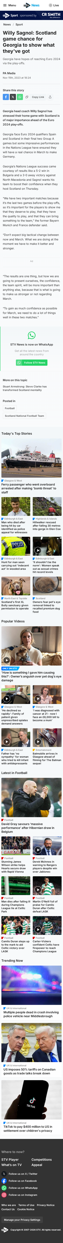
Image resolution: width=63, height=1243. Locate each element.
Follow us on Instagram (23, 1194)
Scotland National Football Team (24, 415)
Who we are (8, 1205)
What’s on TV (11, 1165)
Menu (12, 5)
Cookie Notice (25, 1209)
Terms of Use (26, 1205)
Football (10, 408)
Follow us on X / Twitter (23, 1173)
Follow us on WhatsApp (23, 1187)
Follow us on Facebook (23, 1180)
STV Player (10, 1159)
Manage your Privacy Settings (22, 1219)
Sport (19, 24)
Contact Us (8, 1209)
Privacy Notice (45, 1205)
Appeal (36, 1165)
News (7, 24)
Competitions (41, 1159)
